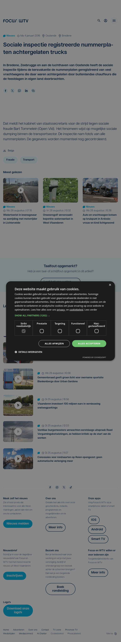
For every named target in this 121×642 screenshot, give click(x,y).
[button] (60, 315)
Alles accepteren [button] (89, 343)
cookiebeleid (76, 309)
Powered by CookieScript (94, 357)
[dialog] (60, 321)
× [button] (110, 285)
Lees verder (90, 309)
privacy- (61, 309)
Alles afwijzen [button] (54, 343)
